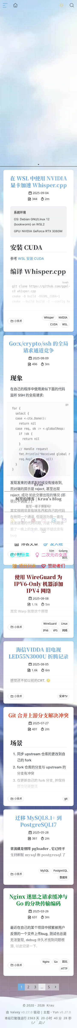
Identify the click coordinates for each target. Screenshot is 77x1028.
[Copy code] (63, 408)
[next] (55, 987)
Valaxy (15, 1012)
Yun (56, 1012)
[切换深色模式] (61, 5)
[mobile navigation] (5, 5)
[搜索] (72, 5)
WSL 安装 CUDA (31, 258)
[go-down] (38, 163)
